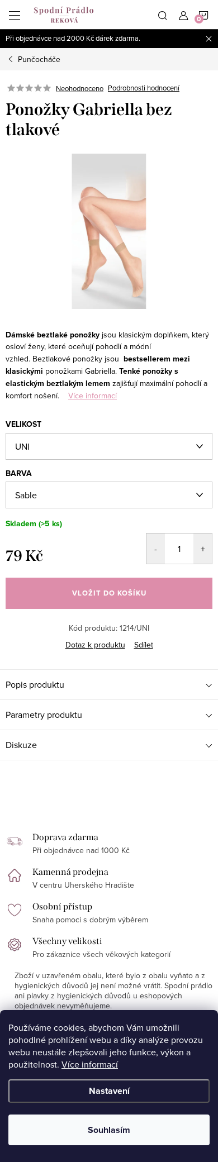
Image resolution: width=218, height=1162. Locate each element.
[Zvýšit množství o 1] (202, 549)
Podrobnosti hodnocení (143, 88)
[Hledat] (163, 14)
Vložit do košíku (109, 593)
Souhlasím (109, 1129)
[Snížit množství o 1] (155, 549)
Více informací (89, 1064)
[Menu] (14, 14)
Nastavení (109, 1090)
